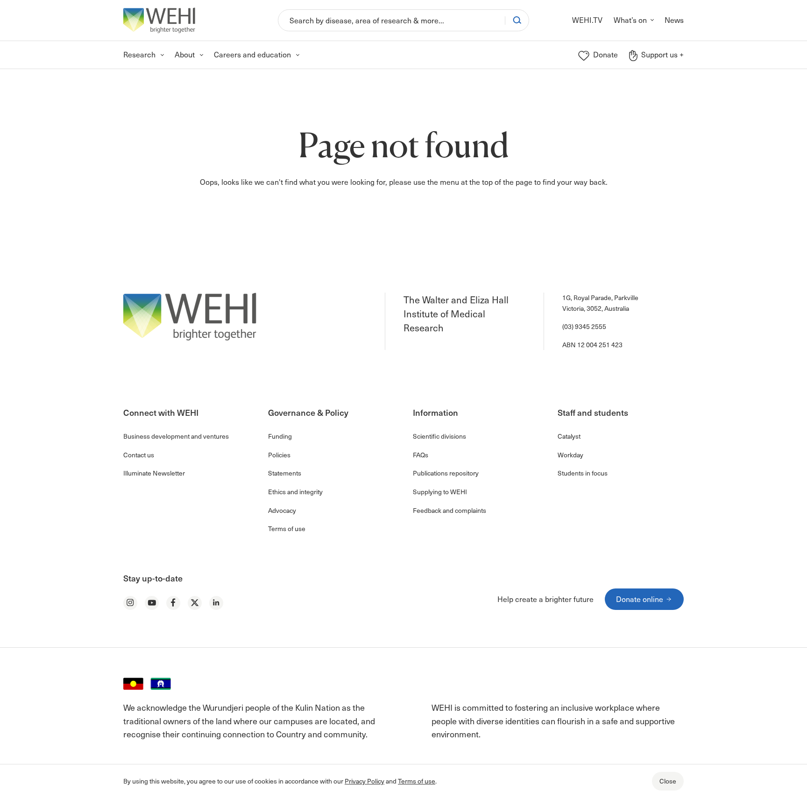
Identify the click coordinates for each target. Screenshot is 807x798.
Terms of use (416, 781)
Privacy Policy (364, 781)
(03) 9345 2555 (584, 326)
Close (667, 781)
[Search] (517, 20)
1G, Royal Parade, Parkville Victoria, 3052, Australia (600, 302)
